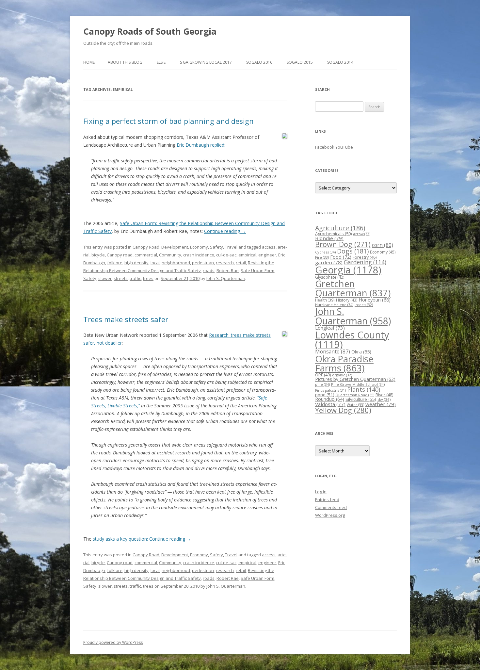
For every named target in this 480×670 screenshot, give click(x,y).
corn (382, 245)
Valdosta (330, 404)
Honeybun (375, 299)
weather (380, 404)
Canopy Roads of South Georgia (149, 31)
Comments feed (331, 507)
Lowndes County (352, 339)
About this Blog (125, 62)
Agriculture (340, 227)
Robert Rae (227, 270)
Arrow (361, 233)
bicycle (98, 255)
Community (170, 255)
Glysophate (329, 277)
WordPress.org (330, 515)
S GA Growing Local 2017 (206, 62)
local (155, 263)
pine (322, 384)
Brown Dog (343, 244)
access (269, 247)
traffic (135, 278)
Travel (231, 247)
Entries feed (327, 499)
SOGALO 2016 (259, 62)
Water (355, 404)
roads (209, 270)
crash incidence (198, 255)
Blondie (329, 238)
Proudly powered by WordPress (113, 642)
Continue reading (225, 231)
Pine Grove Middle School (358, 384)
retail (241, 263)
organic (342, 374)
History (346, 300)
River (384, 395)
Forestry (364, 257)
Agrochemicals (333, 234)
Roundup (329, 399)
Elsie (161, 62)
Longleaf (330, 327)
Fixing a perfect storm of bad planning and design (168, 121)
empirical (247, 255)
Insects (364, 304)
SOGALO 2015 (300, 62)
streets (121, 278)
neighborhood (176, 263)
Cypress (325, 252)
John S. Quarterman (225, 278)
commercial (146, 255)
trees (148, 278)
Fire (322, 257)
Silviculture (360, 399)
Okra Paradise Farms (344, 363)
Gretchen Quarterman (353, 288)
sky (384, 399)
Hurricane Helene (334, 304)
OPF (323, 375)
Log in (321, 492)
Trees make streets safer (125, 319)
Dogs (353, 251)
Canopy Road (146, 247)
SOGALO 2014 (340, 62)
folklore (114, 263)
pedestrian (203, 263)
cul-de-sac (226, 255)
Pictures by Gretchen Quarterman (355, 379)
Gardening (365, 262)
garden (329, 262)
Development (174, 247)
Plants (363, 389)
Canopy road (120, 255)
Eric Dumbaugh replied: (201, 145)
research (225, 263)
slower (105, 278)
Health (325, 299)
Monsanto (332, 351)
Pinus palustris (330, 390)
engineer (267, 255)
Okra (361, 352)
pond (324, 395)
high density (136, 263)
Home (89, 62)
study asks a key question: (120, 539)
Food (340, 256)
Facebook (324, 147)
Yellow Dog (343, 410)
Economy (199, 247)
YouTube (344, 147)
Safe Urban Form (257, 270)
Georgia (348, 269)
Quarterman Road (354, 394)
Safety (216, 247)
